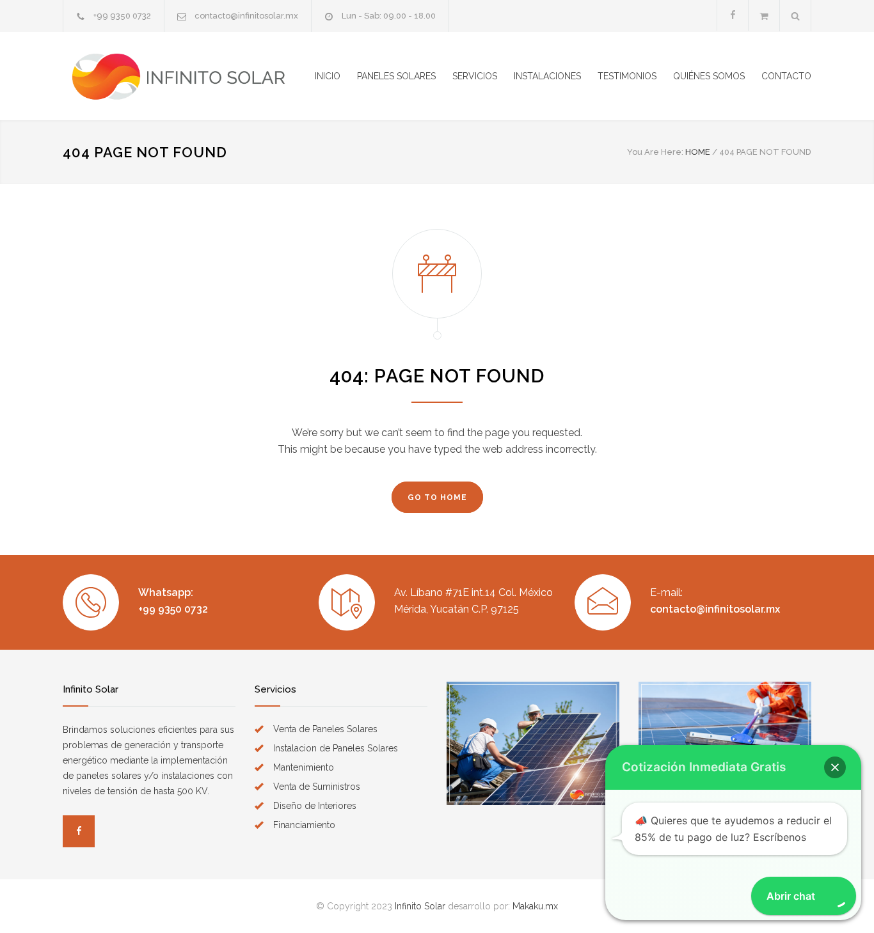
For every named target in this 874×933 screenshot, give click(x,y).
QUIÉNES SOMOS (709, 76)
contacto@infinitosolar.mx (246, 15)
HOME (697, 152)
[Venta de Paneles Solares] (181, 76)
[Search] (795, 15)
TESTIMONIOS (627, 76)
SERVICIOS (474, 76)
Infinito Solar (420, 906)
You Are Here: (655, 152)
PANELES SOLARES (396, 76)
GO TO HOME (437, 497)
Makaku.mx (535, 906)
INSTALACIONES (547, 76)
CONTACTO (786, 76)
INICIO (327, 76)
